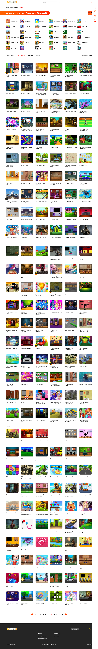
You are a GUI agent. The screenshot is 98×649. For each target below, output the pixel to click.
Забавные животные (55, 567)
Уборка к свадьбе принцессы (69, 603)
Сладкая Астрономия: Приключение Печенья (56, 276)
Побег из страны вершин (54, 421)
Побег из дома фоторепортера (83, 312)
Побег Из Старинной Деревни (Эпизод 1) (26, 477)
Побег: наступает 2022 (85, 494)
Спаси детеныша (69, 312)
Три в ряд (13, 48)
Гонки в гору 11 (54, 476)
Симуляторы (71, 48)
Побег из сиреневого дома (11, 312)
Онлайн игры (56, 633)
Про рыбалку (71, 42)
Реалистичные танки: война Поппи (70, 367)
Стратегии (56, 42)
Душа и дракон (24, 549)
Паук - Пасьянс (39, 384)
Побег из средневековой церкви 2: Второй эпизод (56, 293)
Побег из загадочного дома (26, 421)
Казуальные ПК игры (42, 638)
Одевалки (56, 48)
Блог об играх (57, 636)
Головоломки (14, 21)
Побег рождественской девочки (41, 367)
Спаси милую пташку (26, 440)
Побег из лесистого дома (25, 603)
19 (54, 614)
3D (25, 48)
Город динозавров (69, 276)
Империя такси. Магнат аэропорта (71, 421)
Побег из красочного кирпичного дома (55, 585)
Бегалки (84, 31)
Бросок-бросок (10, 276)
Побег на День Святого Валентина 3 (41, 495)
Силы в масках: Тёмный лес (71, 549)
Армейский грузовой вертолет (41, 477)
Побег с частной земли (70, 476)
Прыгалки (27, 26)
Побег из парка (24, 458)
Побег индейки (10, 440)
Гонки (26, 31)
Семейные (56, 37)
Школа (69, 31)
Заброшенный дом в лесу (11, 495)
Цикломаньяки (83, 366)
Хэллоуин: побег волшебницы (69, 349)
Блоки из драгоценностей (54, 365)
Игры (7, 7)
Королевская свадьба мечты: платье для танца (55, 403)
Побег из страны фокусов (83, 349)
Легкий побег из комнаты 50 (39, 331)
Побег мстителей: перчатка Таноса (83, 331)
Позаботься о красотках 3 (56, 312)
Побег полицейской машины (70, 585)
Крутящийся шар (40, 603)
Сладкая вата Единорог (41, 567)
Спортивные (57, 26)
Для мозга (85, 48)
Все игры (40, 633)
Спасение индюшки (26, 348)
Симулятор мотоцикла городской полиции (70, 495)
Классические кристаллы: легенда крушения (40, 313)
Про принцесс (14, 42)
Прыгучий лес (68, 513)
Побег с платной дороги (85, 476)
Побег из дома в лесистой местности (55, 385)
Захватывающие (58, 21)
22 (62, 614)
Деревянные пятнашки (70, 294)
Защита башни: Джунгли (85, 384)
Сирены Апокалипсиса (12, 531)
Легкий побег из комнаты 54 (25, 294)
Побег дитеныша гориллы (69, 385)
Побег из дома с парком (42, 531)
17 (48, 614)
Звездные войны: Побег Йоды (85, 585)
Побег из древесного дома (84, 567)
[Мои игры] (86, 2)
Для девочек (42, 26)
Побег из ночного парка (27, 585)
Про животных (15, 37)
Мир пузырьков (24, 384)
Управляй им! (39, 347)
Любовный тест (39, 549)
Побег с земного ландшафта (25, 312)
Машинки (84, 26)
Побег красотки (68, 458)
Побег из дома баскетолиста (9, 385)
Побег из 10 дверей (55, 531)
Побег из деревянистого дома (56, 441)
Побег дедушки (39, 275)
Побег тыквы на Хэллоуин (10, 549)
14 (40, 614)
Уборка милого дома (11, 567)
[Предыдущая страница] (32, 614)
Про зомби (42, 42)
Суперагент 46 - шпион (12, 294)
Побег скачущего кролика (83, 531)
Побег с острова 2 (40, 585)
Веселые (41, 21)
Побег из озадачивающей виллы (26, 367)
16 (45, 614)
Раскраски (42, 31)
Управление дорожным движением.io (70, 531)
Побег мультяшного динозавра (40, 459)
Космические (28, 37)
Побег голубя (9, 420)
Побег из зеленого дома (12, 258)
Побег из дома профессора (53, 331)
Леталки (27, 42)
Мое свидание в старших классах (83, 421)
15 (43, 614)
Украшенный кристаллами (9, 585)
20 (56, 614)
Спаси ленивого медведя (83, 258)
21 (59, 614)
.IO (40, 37)
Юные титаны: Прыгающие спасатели (26, 513)
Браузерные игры (14, 7)
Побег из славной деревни (54, 349)
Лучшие (30, 55)
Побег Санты (24, 402)
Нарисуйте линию (25, 531)
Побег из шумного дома (85, 549)
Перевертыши (53, 603)
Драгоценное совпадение (39, 294)
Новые (38, 55)
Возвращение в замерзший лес (69, 403)
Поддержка (89, 644)
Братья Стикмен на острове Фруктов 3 (55, 513)
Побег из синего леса (41, 420)
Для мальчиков (72, 26)
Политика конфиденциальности (49, 644)
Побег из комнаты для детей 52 (85, 276)
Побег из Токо (39, 258)
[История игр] (90, 2)
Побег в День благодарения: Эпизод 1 (42, 513)
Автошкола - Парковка (55, 458)
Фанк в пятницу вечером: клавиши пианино (40, 403)
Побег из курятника (11, 458)
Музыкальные (43, 48)
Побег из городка (69, 567)
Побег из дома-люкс (11, 402)
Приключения (85, 21)
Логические (71, 37)
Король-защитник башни (56, 494)
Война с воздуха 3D (11, 513)
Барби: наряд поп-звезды (84, 513)
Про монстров (86, 37)
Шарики (13, 26)
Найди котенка (53, 549)
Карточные (85, 42)
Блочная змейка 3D (70, 330)
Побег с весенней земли (85, 294)
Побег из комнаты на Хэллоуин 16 (26, 331)
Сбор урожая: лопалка (12, 476)
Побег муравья (83, 603)
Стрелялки (14, 31)
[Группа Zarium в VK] (90, 629)
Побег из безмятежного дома (12, 603)
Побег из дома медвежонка (83, 441)
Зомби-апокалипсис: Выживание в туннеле (55, 258)
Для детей (28, 21)
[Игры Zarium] (11, 1)
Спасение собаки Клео (26, 258)
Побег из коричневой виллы (26, 276)
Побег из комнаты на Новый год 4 (84, 459)
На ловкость (71, 21)
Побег (55, 31)
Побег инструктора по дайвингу (84, 403)
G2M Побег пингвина (11, 348)
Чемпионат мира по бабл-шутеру (26, 495)
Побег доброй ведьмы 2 (42, 440)
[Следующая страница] (66, 614)
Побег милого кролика (70, 258)
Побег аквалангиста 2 (26, 567)
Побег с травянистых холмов (11, 367)
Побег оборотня (69, 440)
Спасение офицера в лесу (11, 331)
